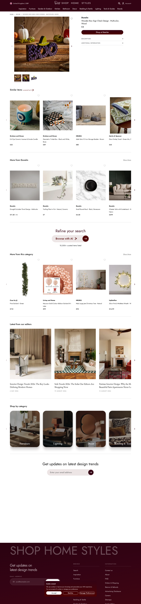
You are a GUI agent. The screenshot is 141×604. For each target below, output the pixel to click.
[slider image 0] (17, 78)
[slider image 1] (25, 78)
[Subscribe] (91, 472)
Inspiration (22, 8)
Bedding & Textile (86, 8)
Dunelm (84, 17)
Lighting (98, 8)
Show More (127, 160)
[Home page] (73, 3)
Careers (107, 595)
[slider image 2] (34, 78)
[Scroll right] (72, 46)
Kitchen (57, 8)
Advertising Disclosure (113, 591)
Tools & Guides (109, 8)
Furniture (32, 8)
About (107, 574)
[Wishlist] (72, 19)
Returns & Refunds (111, 587)
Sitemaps (108, 599)
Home (12, 14)
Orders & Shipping (112, 583)
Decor (74, 8)
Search (75, 570)
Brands (119, 8)
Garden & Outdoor (45, 8)
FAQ (106, 579)
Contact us (108, 570)
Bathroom (66, 8)
